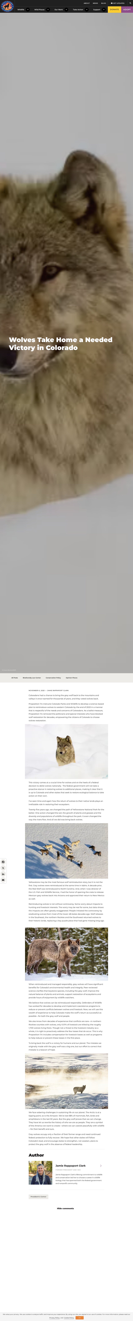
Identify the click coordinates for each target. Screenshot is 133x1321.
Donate (114, 9)
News (95, 3)
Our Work (59, 10)
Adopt (127, 9)
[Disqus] (66, 1239)
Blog (103, 3)
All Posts (14, 678)
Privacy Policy (54, 1318)
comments (68, 1208)
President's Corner (38, 1197)
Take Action (78, 10)
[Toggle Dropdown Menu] (28, 10)
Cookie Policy (69, 1318)
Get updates (118, 3)
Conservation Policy (53, 678)
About (87, 3)
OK (79, 1318)
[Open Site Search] (130, 3)
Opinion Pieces (71, 678)
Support (96, 10)
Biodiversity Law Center (32, 678)
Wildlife (20, 10)
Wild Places (39, 10)
